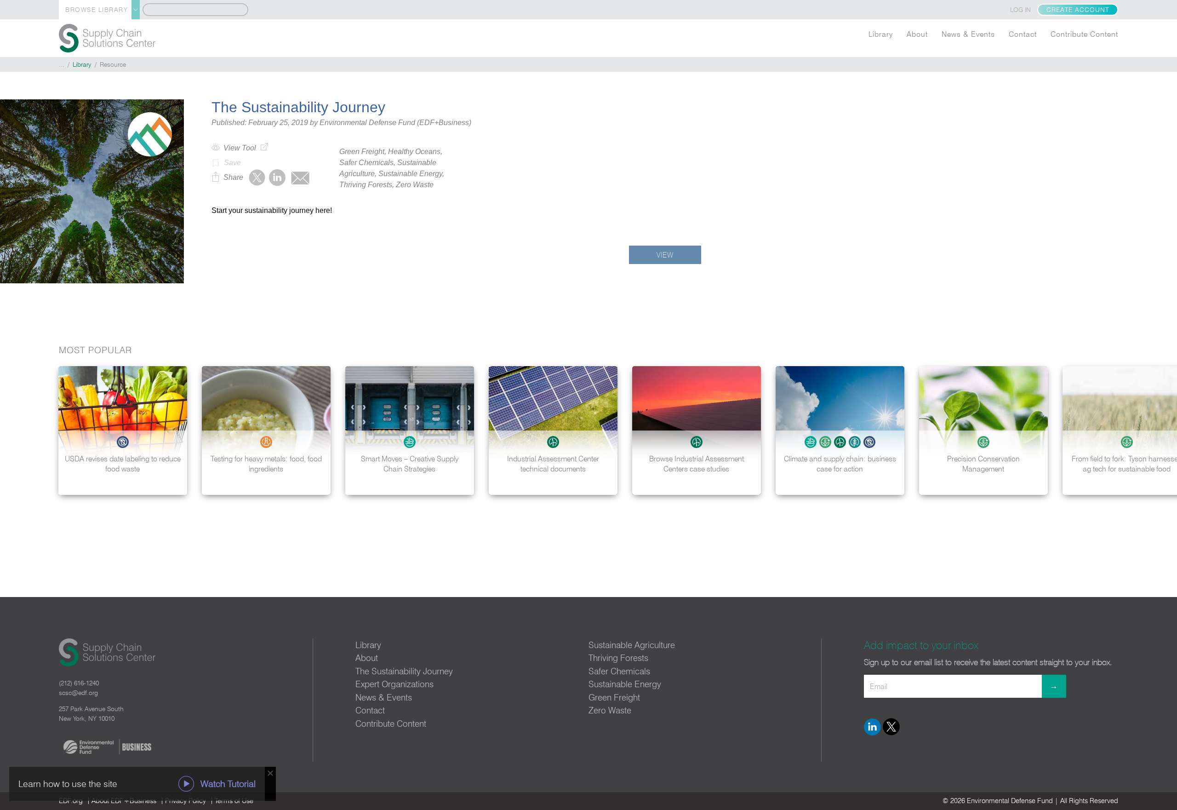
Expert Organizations (394, 684)
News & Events (968, 34)
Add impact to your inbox (921, 645)
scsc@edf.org (78, 692)
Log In (1020, 9)
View (665, 254)
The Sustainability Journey (404, 671)
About (917, 34)
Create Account (1077, 9)
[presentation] (1160, 430)
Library (880, 34)
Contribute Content (1084, 34)
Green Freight (614, 697)
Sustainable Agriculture (631, 645)
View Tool (240, 148)
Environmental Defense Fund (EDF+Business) (395, 122)
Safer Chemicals (619, 671)
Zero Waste (609, 710)
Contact (1023, 34)
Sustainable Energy (624, 684)
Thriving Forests (618, 658)
